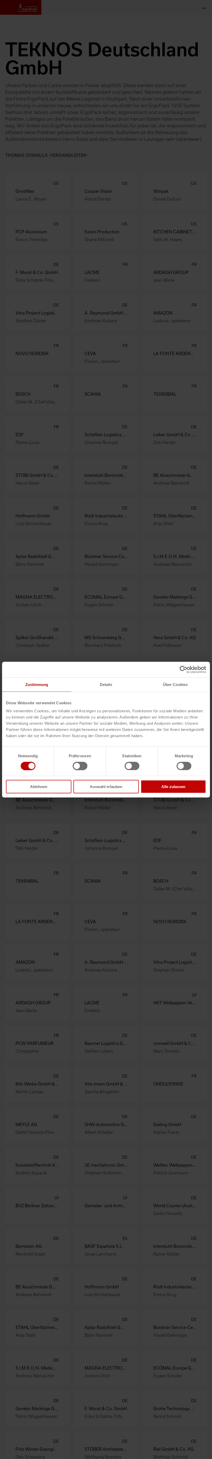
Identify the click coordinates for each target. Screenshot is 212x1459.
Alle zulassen (173, 786)
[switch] (80, 766)
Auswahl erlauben (106, 786)
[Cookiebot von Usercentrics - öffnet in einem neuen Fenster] (183, 669)
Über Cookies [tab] (175, 684)
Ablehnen (38, 786)
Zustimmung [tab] (36, 684)
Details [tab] (106, 684)
